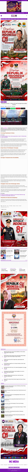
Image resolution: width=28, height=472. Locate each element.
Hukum (8, 205)
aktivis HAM (4, 205)
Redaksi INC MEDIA (10, 464)
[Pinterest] (18, 467)
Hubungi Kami (16, 464)
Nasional (5, 365)
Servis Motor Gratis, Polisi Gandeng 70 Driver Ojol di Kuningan (14, 403)
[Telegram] (17, 467)
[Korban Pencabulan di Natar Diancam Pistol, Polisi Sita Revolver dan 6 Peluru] (16, 251)
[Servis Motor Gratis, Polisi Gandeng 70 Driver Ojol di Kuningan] (2, 404)
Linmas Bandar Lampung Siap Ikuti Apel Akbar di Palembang (14, 411)
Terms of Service (20, 464)
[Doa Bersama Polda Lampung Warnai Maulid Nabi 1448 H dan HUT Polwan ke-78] (16, 256)
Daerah (2, 268)
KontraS (17, 205)
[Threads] (12, 467)
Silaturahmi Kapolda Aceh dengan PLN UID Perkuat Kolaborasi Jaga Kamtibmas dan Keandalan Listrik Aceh (13, 195)
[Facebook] (9, 467)
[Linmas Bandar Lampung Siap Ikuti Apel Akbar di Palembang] (2, 412)
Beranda (2, 464)
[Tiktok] (16, 467)
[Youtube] (13, 467)
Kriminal (20, 205)
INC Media (10, 205)
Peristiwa (8, 365)
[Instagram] (10, 467)
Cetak (14, 106)
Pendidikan (5, 361)
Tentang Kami (5, 464)
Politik (5, 381)
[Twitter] (14, 467)
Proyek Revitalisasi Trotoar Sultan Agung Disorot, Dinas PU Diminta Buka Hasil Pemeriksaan (13, 137)
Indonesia (14, 205)
